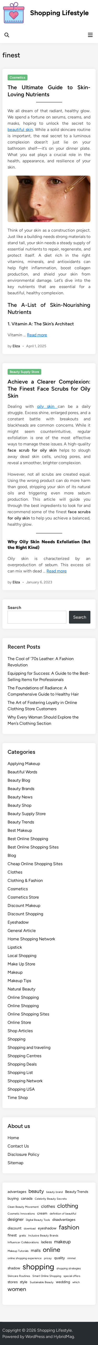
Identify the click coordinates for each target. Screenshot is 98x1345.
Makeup (15, 972)
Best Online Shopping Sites (33, 847)
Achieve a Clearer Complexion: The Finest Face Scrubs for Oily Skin (49, 388)
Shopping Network (25, 1080)
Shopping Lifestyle (59, 13)
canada (26, 1198)
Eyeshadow (18, 922)
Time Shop (18, 1097)
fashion (69, 1227)
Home (13, 1137)
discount (14, 1228)
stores (13, 1282)
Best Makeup (20, 830)
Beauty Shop (19, 805)
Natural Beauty (21, 989)
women (17, 1289)
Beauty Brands (21, 788)
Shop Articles (20, 1030)
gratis (22, 1235)
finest (12, 1235)
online (51, 1249)
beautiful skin (20, 129)
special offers (72, 1276)
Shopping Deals (22, 1064)
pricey (48, 1258)
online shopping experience (25, 1258)
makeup (62, 1241)
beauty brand (54, 1192)
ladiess (46, 1242)
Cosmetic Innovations (21, 1213)
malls (36, 1250)
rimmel (71, 1258)
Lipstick (15, 947)
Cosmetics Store (23, 897)
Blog (12, 855)
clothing (67, 1205)
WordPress (35, 1336)
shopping (38, 1266)
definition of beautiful (63, 1213)
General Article (22, 930)
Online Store (19, 1022)
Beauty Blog (19, 780)
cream (42, 1213)
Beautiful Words (22, 771)
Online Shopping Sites (28, 1014)
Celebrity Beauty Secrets (51, 1198)
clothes (48, 1206)
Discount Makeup (24, 905)
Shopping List (20, 1072)
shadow (14, 1268)
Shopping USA (21, 1089)
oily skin (47, 406)
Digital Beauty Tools (38, 1220)
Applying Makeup (24, 763)
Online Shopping (23, 997)
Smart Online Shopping (46, 1276)
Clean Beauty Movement (23, 1207)
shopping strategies (68, 1268)
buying (13, 1198)
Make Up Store (21, 963)
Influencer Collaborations (23, 1242)
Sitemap (15, 1162)
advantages (17, 1191)
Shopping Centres (24, 1055)
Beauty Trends (21, 822)
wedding (63, 1282)
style (23, 1282)
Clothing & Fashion (25, 880)
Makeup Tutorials (18, 1251)
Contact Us (18, 1146)
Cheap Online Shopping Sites (35, 863)
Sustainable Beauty (42, 1282)
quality (59, 1258)
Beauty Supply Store (24, 372)
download (30, 1228)
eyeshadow (47, 1228)
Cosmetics (17, 77)
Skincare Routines (19, 1276)
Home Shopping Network (31, 938)
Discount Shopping (25, 913)
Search (14, 607)
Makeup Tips (19, 980)
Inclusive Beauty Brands (43, 1235)
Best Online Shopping (28, 838)
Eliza (16, 346)
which (76, 1282)
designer (16, 1219)
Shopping (16, 1039)
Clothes (15, 872)
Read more (37, 334)
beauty (36, 1191)
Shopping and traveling (29, 1047)
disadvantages (63, 1219)
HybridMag (64, 1336)
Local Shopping (22, 955)
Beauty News (20, 796)
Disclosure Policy (23, 1154)
